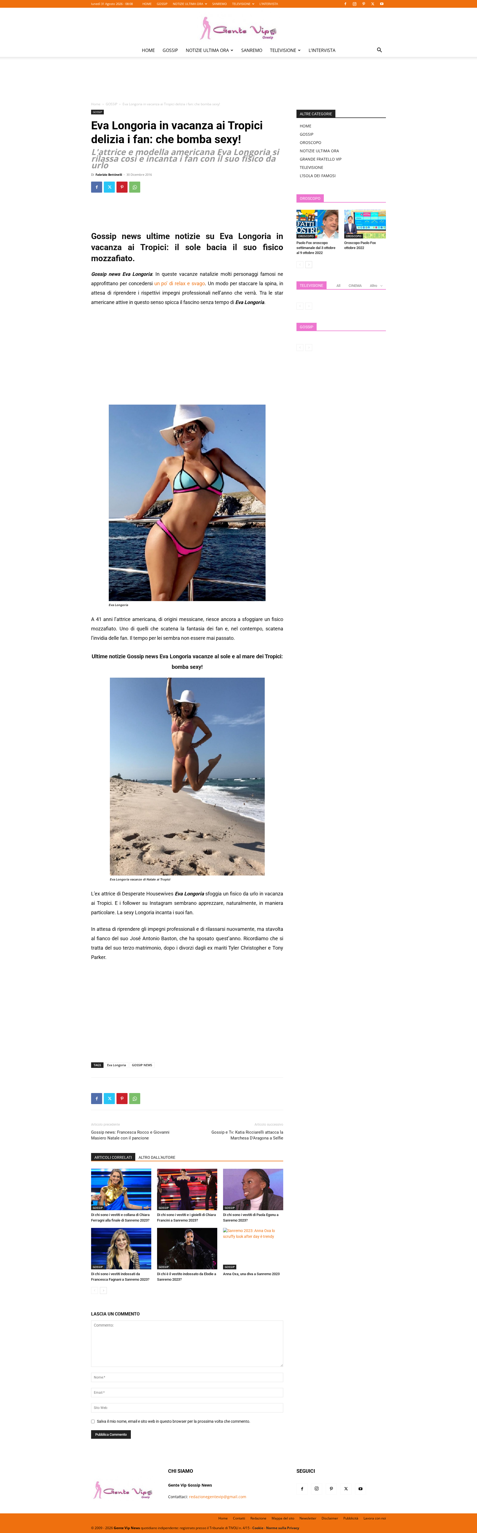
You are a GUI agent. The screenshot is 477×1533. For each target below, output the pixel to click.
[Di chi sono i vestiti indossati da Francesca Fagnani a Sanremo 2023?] (121, 1248)
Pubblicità (350, 1518)
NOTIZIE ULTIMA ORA (188, 4)
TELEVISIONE (241, 4)
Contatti (239, 1518)
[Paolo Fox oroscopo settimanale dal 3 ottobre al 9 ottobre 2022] (317, 224)
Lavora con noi (375, 1518)
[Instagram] (354, 4)
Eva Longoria (116, 1065)
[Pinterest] (363, 4)
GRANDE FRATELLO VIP (320, 159)
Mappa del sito (283, 1518)
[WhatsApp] (134, 187)
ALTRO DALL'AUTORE (157, 1157)
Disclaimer (330, 1518)
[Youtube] (382, 4)
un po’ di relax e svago (179, 283)
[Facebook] (345, 4)
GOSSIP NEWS (142, 1065)
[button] (379, 50)
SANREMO (219, 4)
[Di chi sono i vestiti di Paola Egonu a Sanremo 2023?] (253, 1189)
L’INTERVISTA (268, 4)
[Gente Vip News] (238, 26)
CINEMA (355, 286)
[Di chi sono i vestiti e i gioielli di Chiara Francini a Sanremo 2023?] (187, 1189)
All (338, 286)
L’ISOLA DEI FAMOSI (318, 175)
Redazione (258, 1518)
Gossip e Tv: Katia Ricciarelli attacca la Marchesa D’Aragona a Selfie (247, 1135)
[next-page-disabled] (308, 306)
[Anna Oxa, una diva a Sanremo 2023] (253, 1248)
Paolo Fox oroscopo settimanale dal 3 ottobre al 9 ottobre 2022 (315, 248)
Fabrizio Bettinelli (109, 174)
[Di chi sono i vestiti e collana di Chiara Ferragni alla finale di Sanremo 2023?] (121, 1189)
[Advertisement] (238, 83)
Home (95, 104)
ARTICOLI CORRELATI (113, 1157)
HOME (147, 4)
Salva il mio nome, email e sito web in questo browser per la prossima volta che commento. (173, 1421)
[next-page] (103, 1290)
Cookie (257, 1528)
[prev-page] (94, 1290)
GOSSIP (162, 4)
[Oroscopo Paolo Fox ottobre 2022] (365, 224)
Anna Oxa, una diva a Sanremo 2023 (251, 1274)
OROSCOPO (310, 142)
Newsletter (308, 1518)
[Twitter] (373, 4)
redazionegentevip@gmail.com (217, 1496)
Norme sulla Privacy (282, 1528)
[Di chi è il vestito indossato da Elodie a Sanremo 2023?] (187, 1248)
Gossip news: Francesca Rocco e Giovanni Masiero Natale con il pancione (130, 1135)
